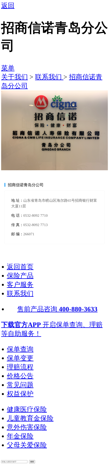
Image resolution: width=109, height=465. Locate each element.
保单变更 (20, 358)
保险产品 (20, 275)
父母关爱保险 (27, 445)
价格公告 (20, 376)
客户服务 (20, 284)
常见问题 (20, 385)
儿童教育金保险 (30, 418)
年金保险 (20, 436)
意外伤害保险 (27, 427)
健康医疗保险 (27, 409)
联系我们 (49, 77)
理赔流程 (20, 367)
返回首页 (20, 266)
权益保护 (20, 393)
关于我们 (14, 77)
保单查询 (20, 349)
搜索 (32, 462)
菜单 (7, 68)
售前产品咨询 (57, 309)
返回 (7, 5)
